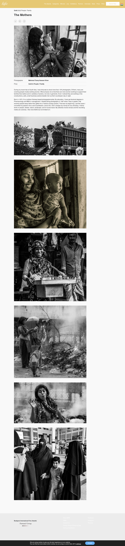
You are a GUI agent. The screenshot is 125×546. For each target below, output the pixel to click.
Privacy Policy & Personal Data (72, 525)
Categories (56, 3)
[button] (15, 21)
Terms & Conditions (69, 528)
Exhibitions (73, 3)
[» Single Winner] (5, 4)
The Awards (47, 3)
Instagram (91, 520)
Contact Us (66, 523)
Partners (80, 3)
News (93, 3)
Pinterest (90, 523)
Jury (68, 3)
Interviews (87, 3)
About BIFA (66, 518)
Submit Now (112, 3)
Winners (62, 3)
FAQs (103, 3)
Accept (90, 543)
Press (98, 3)
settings (78, 544)
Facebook (91, 518)
